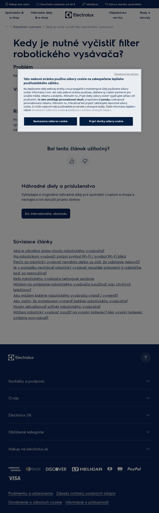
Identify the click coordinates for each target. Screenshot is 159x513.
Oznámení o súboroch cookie (48, 110)
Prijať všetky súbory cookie (106, 121)
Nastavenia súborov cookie (50, 121)
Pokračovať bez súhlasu (126, 74)
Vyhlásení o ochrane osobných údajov (89, 110)
